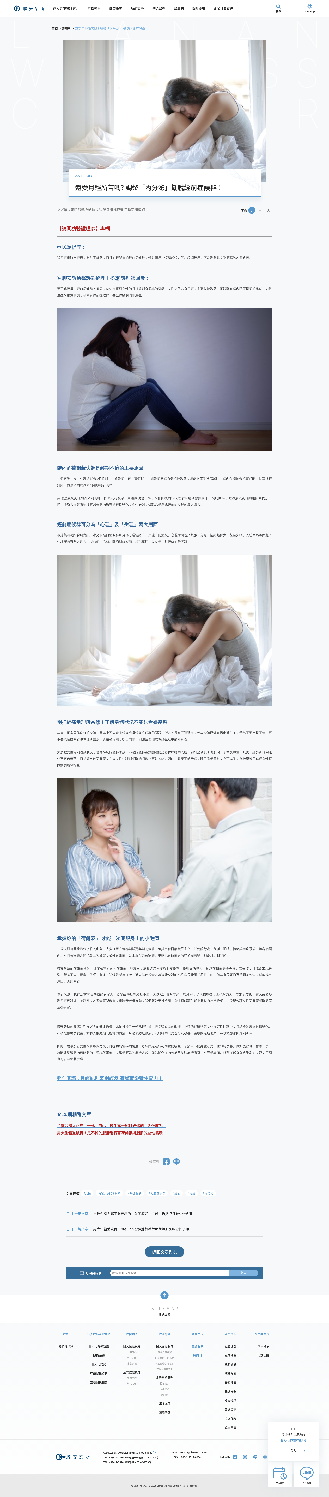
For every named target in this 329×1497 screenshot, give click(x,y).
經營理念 (230, 1346)
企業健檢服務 (164, 1377)
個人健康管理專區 (66, 8)
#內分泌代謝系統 (109, 1193)
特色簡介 (164, 1383)
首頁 (66, 1334)
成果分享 (263, 1346)
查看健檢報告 (99, 1382)
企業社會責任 (223, 8)
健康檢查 (115, 8)
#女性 (87, 1193)
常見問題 (132, 1357)
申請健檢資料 (99, 1373)
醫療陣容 (230, 1382)
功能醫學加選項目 (164, 1363)
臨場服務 (164, 1403)
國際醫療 (164, 1412)
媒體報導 (230, 1373)
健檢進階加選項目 (164, 1357)
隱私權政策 (66, 1346)
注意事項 (132, 1363)
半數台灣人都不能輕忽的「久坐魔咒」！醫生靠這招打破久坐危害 (143, 1213)
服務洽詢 (164, 1389)
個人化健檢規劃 (99, 1346)
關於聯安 (198, 8)
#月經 (191, 1193)
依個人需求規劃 (164, 1369)
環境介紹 (230, 1418)
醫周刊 (179, 8)
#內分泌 (208, 1193)
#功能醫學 (134, 1193)
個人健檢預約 (132, 1346)
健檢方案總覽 (164, 1352)
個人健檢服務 (164, 1346)
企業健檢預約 (132, 1372)
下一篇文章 (79, 1229)
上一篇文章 (79, 1213)
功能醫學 (137, 8)
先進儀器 (230, 1391)
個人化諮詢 (99, 1364)
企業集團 (230, 1427)
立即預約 (132, 1352)
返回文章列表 (164, 1252)
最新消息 (230, 1364)
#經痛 (176, 1193)
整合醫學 (158, 8)
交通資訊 (230, 1409)
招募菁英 (230, 1400)
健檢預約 (94, 8)
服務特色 (230, 1355)
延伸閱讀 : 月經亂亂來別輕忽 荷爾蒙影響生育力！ (110, 1078)
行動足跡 (263, 1355)
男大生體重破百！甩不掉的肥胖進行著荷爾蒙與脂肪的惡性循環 (141, 1229)
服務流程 (164, 1394)
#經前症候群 (157, 1193)
